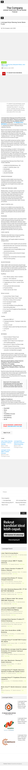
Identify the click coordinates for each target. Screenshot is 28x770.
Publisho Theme (7, 763)
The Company (15, 7)
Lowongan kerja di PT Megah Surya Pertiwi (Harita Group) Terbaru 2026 (22, 705)
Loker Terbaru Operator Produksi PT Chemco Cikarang (7, 442)
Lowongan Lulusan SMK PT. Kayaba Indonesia (5, 451)
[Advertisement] (14, 47)
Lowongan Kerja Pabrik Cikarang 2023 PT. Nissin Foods (8, 502)
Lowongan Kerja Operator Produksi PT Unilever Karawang (19, 442)
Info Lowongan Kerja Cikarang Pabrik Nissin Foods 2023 (20, 502)
